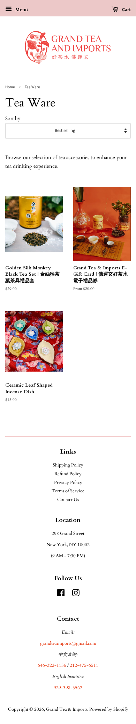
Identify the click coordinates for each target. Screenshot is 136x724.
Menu (21, 9)
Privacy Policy (68, 482)
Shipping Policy (68, 465)
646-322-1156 (52, 665)
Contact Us (68, 500)
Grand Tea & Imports (66, 709)
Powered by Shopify (108, 709)
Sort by (12, 118)
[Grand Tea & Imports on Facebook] (61, 594)
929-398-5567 (68, 688)
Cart (126, 9)
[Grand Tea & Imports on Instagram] (76, 594)
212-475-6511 (84, 665)
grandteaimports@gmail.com (68, 643)
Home (10, 86)
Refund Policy (68, 474)
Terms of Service (68, 491)
